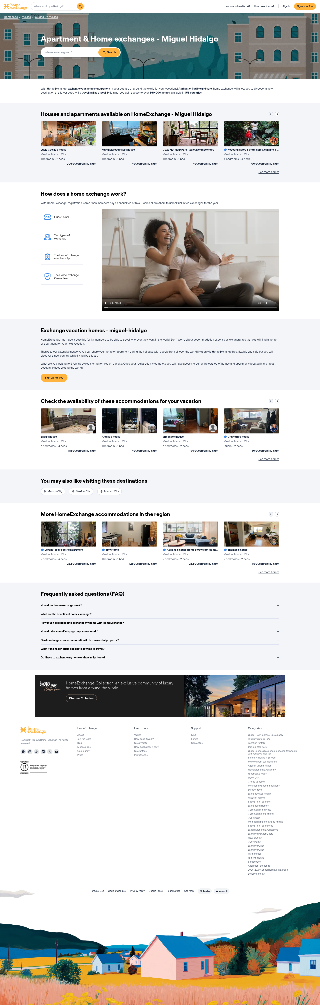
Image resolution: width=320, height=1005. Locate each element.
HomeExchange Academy (262, 769)
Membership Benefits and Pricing (265, 821)
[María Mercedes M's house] (129, 143)
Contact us (197, 743)
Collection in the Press (259, 809)
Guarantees (140, 751)
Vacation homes (256, 797)
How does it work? (264, 6)
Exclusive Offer (256, 845)
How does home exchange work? (61, 605)
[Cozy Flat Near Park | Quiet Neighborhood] (190, 143)
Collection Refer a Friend (261, 813)
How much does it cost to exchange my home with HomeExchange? (82, 622)
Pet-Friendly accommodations (264, 785)
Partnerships (254, 853)
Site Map (189, 891)
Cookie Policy (156, 891)
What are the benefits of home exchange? (66, 614)
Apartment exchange (259, 865)
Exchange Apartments (260, 793)
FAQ (193, 735)
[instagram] (29, 751)
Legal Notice (173, 891)
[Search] (80, 6)
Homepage (11, 17)
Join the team (84, 739)
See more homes (268, 172)
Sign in (286, 6)
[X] (49, 751)
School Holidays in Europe (262, 757)
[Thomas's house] (251, 544)
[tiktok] (36, 751)
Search (111, 52)
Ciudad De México (46, 17)
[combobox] (57, 6)
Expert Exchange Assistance (263, 829)
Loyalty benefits (256, 873)
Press (80, 755)
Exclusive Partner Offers (260, 833)
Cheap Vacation (256, 781)
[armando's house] (190, 430)
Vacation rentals (256, 743)
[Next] (277, 114)
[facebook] (23, 751)
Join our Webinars (257, 747)
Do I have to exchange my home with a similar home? (73, 657)
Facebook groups (257, 773)
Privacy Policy (137, 891)
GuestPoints (140, 743)
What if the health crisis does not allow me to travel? (72, 648)
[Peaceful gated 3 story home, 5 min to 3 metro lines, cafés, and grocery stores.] (251, 143)
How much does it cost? (237, 6)
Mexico (26, 17)
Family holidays (256, 857)
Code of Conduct (117, 891)
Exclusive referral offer (259, 739)
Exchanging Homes (258, 805)
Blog (79, 743)
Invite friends (141, 755)
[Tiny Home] (129, 544)
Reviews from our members (262, 761)
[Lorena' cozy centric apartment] (68, 544)
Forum (194, 739)
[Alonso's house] (129, 430)
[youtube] (56, 751)
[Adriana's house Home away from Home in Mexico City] (190, 544)
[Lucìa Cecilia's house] (68, 143)
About (80, 735)
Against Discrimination (260, 765)
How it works (255, 837)
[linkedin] (43, 751)
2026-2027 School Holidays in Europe (268, 869)
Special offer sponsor (259, 801)
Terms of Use (97, 891)
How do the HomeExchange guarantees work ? (70, 631)
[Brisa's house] (68, 430)
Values (137, 735)
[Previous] (271, 114)
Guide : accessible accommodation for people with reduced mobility (272, 752)
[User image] (91, 141)
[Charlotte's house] (251, 430)
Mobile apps (84, 747)
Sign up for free (305, 6)
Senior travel (254, 861)
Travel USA (253, 777)
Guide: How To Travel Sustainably (265, 735)
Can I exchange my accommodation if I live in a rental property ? (80, 640)
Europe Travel (255, 789)
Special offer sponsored (260, 825)
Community (83, 751)
